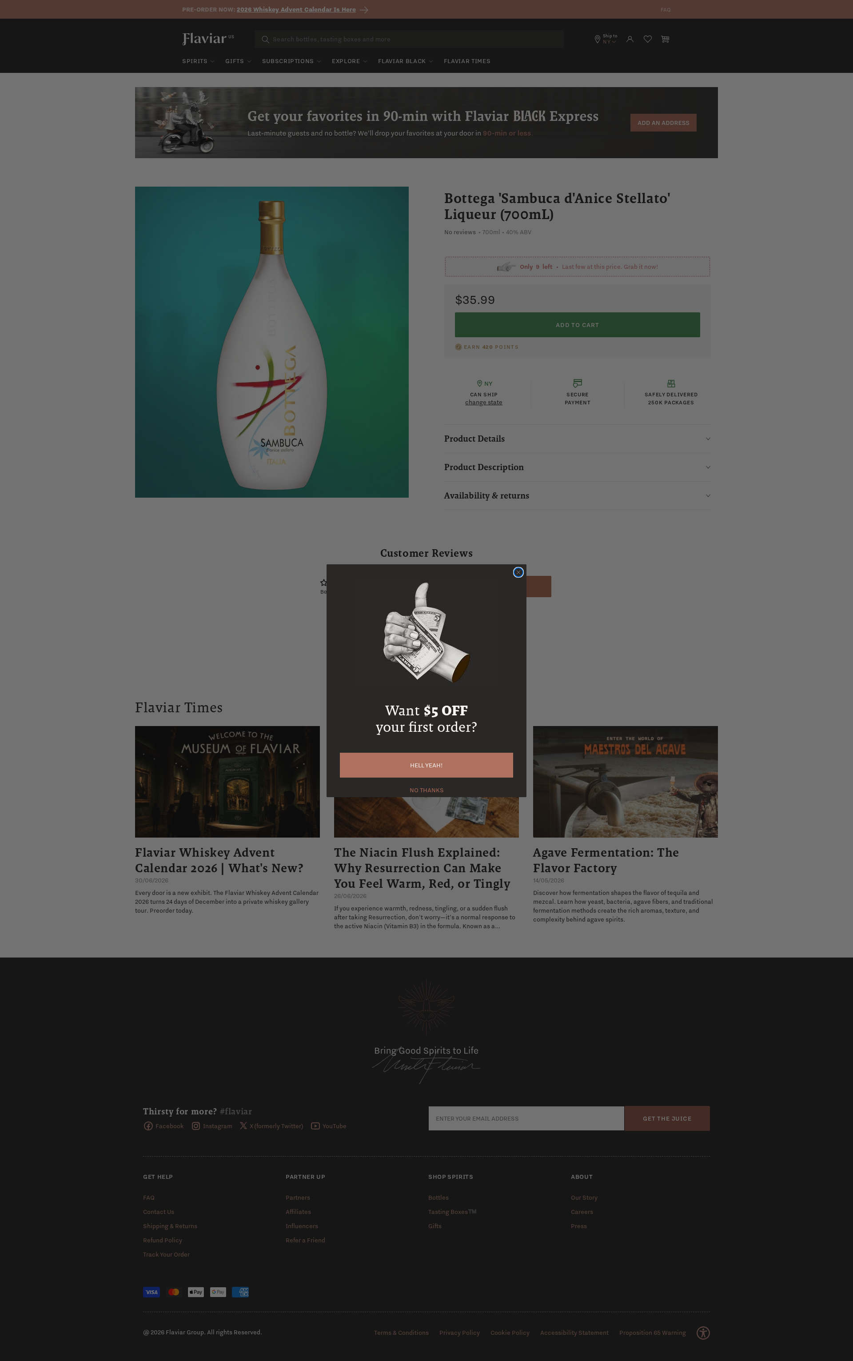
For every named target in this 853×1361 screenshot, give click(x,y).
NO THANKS (427, 789)
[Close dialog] (518, 572)
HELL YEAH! (426, 765)
